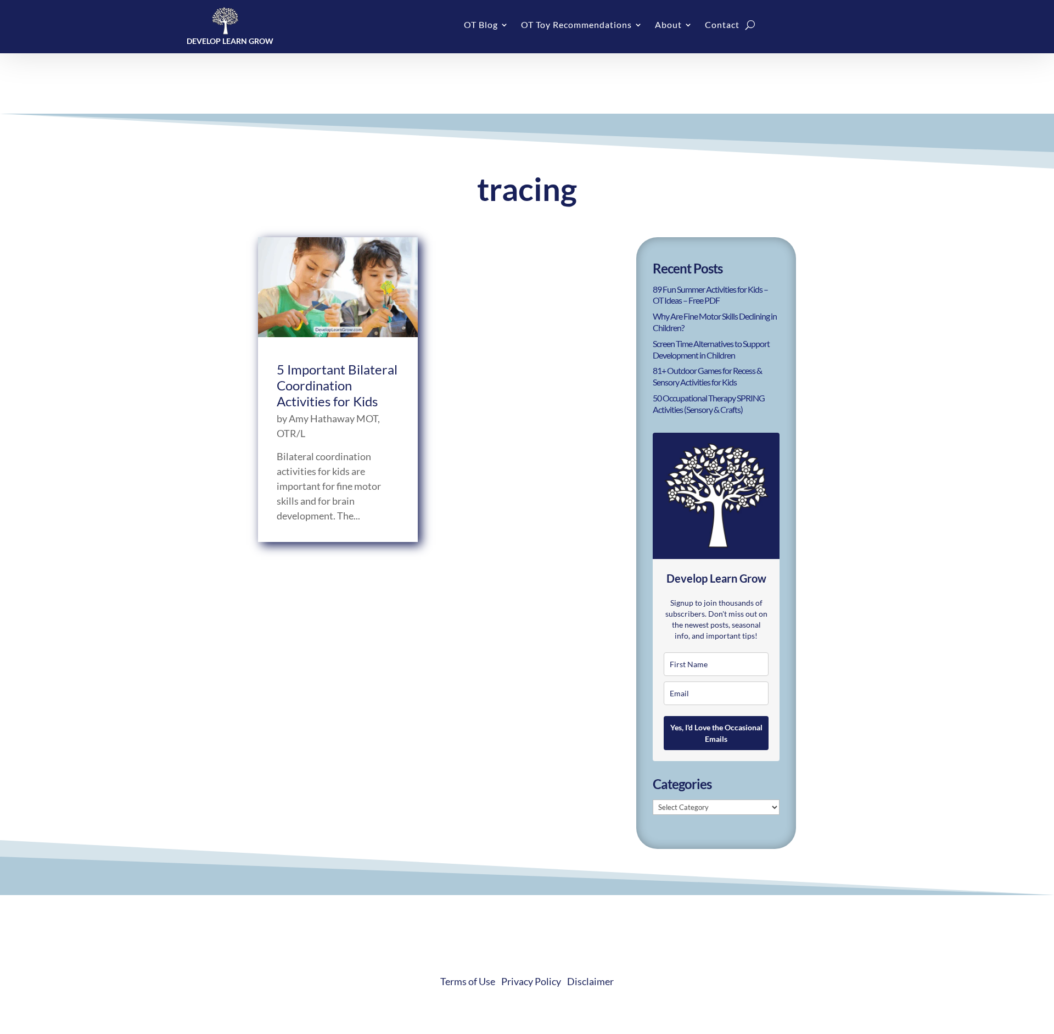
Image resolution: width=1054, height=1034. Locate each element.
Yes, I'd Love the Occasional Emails (716, 733)
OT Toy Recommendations (576, 25)
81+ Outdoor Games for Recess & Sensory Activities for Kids (707, 376)
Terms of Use (467, 981)
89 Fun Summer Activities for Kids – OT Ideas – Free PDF (710, 295)
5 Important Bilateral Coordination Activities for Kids (337, 385)
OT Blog (481, 25)
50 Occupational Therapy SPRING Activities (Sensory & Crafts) (709, 404)
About (668, 25)
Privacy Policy (531, 981)
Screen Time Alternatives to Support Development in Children (711, 349)
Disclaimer (590, 981)
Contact (722, 25)
